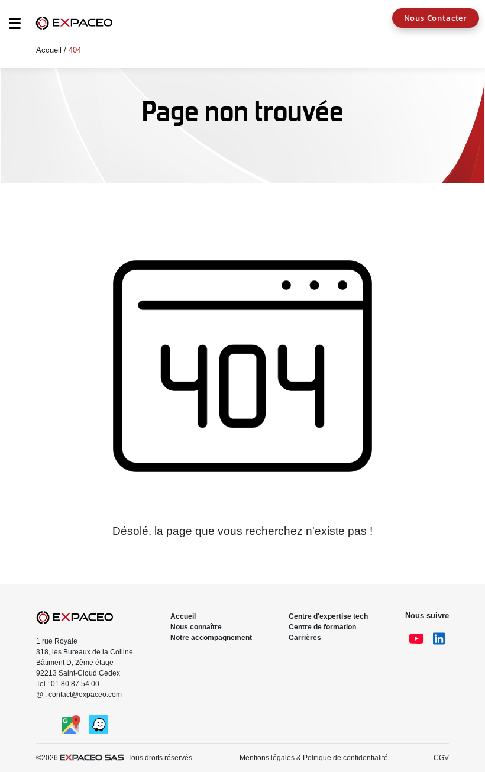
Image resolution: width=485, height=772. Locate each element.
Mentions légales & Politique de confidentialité (314, 758)
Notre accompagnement (211, 638)
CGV (441, 758)
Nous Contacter (435, 17)
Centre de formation (322, 627)
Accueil (49, 50)
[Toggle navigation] (9, 26)
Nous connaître (196, 627)
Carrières (305, 638)
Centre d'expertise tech (328, 616)
